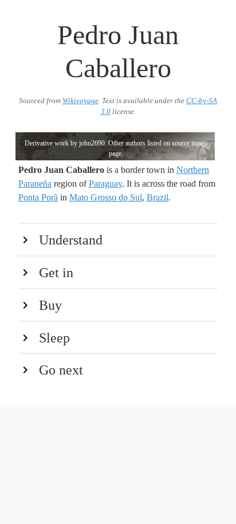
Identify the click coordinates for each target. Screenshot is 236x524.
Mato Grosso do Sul (105, 197)
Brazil (157, 197)
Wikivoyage (80, 101)
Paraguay (105, 183)
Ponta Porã (38, 197)
